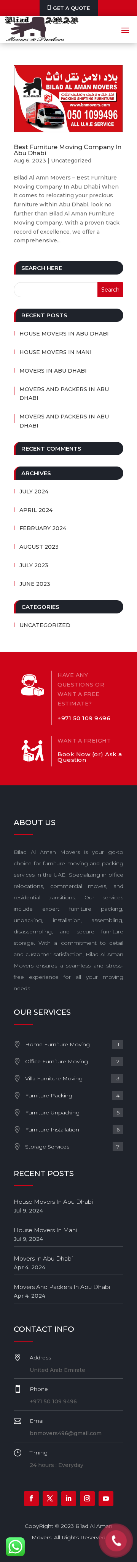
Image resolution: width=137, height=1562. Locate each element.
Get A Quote (71, 8)
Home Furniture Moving (72, 1044)
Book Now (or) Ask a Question (89, 757)
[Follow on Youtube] (106, 1498)
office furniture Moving (72, 1061)
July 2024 (33, 491)
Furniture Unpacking (72, 1112)
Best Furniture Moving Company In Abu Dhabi (67, 150)
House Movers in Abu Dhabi (64, 333)
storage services (72, 1146)
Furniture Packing (72, 1095)
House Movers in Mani (55, 352)
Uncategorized (71, 160)
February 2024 (42, 528)
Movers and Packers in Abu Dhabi (64, 394)
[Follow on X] (50, 1498)
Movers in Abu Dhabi (53, 370)
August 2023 (39, 546)
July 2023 (33, 565)
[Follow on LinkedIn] (68, 1498)
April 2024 (36, 510)
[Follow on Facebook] (31, 1498)
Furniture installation (72, 1129)
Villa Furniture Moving (72, 1078)
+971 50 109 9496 (83, 718)
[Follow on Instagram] (87, 1498)
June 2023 (34, 583)
